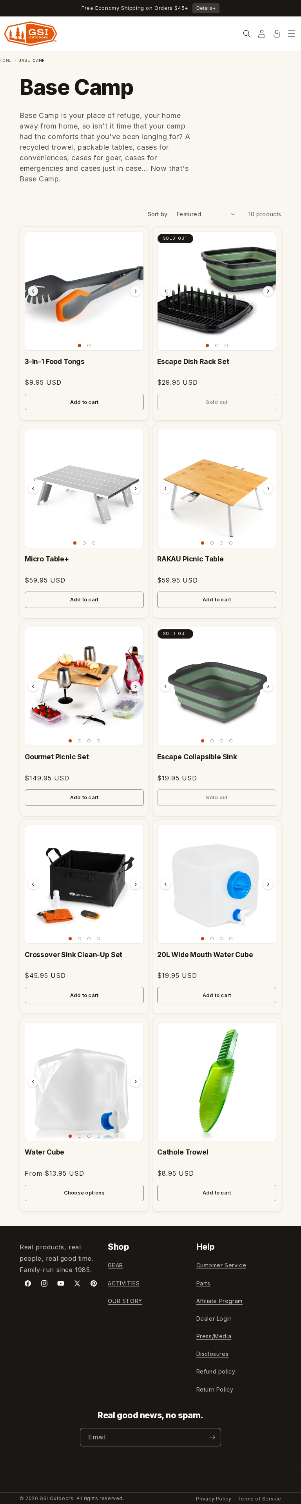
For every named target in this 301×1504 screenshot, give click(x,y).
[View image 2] (89, 345)
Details (206, 8)
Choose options (84, 1192)
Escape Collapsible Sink (197, 757)
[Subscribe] (212, 1437)
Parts (203, 1283)
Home (6, 60)
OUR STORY (125, 1301)
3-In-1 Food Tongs (55, 361)
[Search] (246, 33)
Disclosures (212, 1353)
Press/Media (214, 1336)
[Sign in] (261, 33)
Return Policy (215, 1389)
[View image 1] (79, 345)
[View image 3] (226, 345)
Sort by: (158, 214)
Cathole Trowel (183, 1152)
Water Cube (44, 1152)
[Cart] (276, 33)
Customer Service (221, 1265)
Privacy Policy (213, 1499)
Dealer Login (214, 1318)
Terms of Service (259, 1499)
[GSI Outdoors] (30, 33)
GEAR (115, 1265)
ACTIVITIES (124, 1283)
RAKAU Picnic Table (190, 559)
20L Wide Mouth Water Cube (205, 954)
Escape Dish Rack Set (193, 361)
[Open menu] (291, 33)
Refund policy (216, 1371)
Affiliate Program (219, 1301)
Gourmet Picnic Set (57, 757)
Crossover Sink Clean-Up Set (73, 954)
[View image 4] (231, 543)
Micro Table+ (47, 559)
